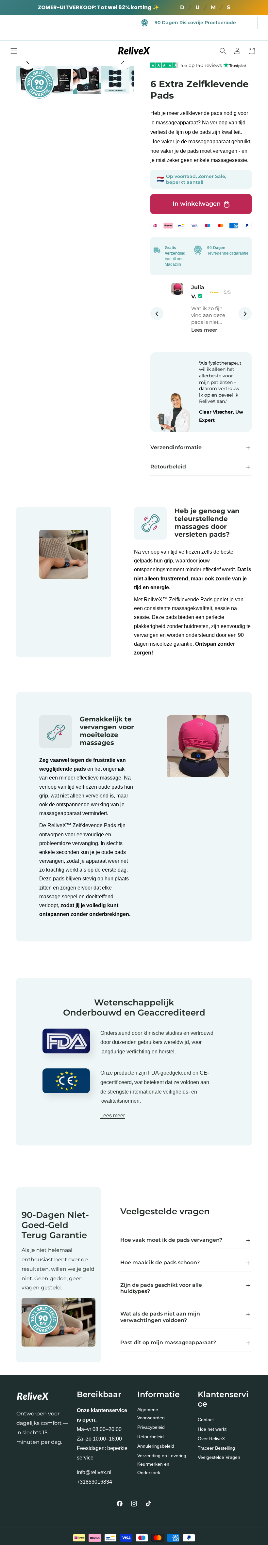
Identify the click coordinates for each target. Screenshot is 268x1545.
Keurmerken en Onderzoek (153, 1468)
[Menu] (14, 51)
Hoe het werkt (212, 1429)
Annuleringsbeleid (155, 1446)
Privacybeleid (151, 1427)
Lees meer (204, 330)
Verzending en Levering (161, 1455)
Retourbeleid (150, 1436)
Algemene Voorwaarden (151, 1413)
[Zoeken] (223, 51)
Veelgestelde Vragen (219, 1457)
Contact (206, 1419)
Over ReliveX (211, 1438)
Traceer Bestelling (216, 1448)
